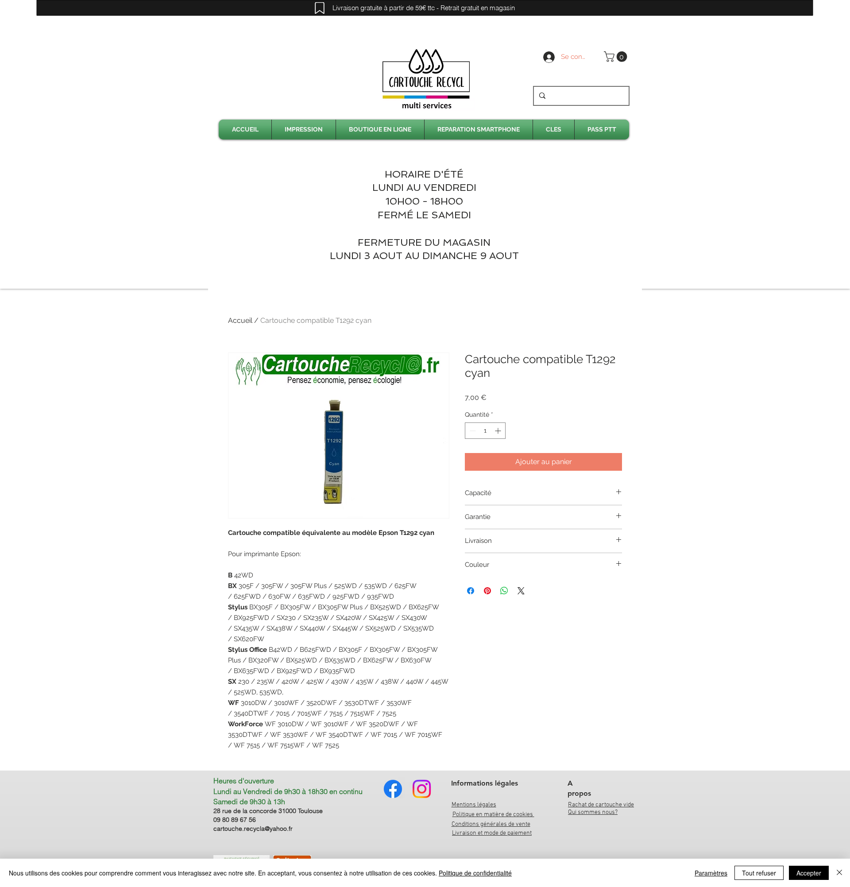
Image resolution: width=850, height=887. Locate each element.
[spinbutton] (485, 430)
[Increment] (498, 430)
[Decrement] (471, 430)
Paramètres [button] (711, 872)
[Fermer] (839, 873)
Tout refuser (759, 872)
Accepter (808, 872)
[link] (617, 56)
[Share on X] (521, 590)
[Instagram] (422, 789)
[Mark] (319, 8)
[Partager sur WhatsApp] (504, 590)
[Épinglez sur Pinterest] (487, 590)
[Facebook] (393, 789)
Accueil (240, 320)
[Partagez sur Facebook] (470, 590)
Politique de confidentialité (475, 872)
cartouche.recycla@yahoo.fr (253, 829)
